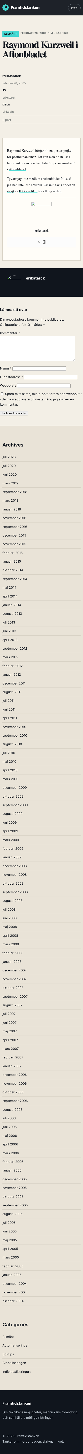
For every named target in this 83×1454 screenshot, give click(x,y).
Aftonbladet (17, 169)
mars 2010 (10, 779)
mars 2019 (10, 483)
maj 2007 (9, 1031)
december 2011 (14, 683)
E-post (6, 120)
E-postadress (11, 377)
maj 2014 (9, 587)
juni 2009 (9, 822)
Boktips (8, 1354)
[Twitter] (38, 242)
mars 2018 (10, 500)
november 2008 (14, 875)
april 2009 (10, 831)
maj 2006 (9, 1136)
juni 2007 (9, 1023)
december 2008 (14, 866)
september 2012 (14, 648)
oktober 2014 (12, 570)
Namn (5, 368)
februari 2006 (12, 1162)
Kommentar (10, 333)
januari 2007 (11, 1066)
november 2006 (14, 1083)
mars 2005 (10, 1257)
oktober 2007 (12, 988)
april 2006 (10, 1144)
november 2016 (14, 518)
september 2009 (15, 805)
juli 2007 (9, 1014)
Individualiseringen (16, 1372)
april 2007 (10, 1040)
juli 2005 (9, 1223)
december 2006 (14, 1075)
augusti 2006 (12, 1110)
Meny (74, 7)
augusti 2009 (12, 814)
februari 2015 (12, 553)
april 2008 (10, 936)
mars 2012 (10, 657)
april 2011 (9, 718)
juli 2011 (8, 701)
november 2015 (14, 544)
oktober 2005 (13, 1197)
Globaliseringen (14, 1363)
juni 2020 (9, 474)
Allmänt (10, 33)
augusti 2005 (12, 1214)
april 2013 (10, 640)
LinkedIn (8, 111)
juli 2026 (9, 457)
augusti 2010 (12, 744)
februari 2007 (12, 1057)
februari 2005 (12, 1266)
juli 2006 (9, 1118)
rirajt (10, 191)
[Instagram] (44, 242)
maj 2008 (9, 927)
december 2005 (14, 1179)
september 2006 (15, 1101)
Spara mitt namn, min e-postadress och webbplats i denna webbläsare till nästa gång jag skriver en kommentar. (41, 399)
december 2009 (14, 788)
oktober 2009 (13, 796)
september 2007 (15, 996)
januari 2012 (11, 674)
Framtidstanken (25, 7)
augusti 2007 (12, 1005)
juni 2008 (9, 918)
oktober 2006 (13, 1092)
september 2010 (14, 735)
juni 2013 (9, 631)
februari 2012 (12, 666)
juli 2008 (9, 909)
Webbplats (8, 385)
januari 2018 (11, 509)
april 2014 (10, 596)
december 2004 (14, 1284)
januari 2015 (11, 561)
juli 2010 (8, 753)
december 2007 (14, 970)
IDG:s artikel (28, 191)
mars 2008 (10, 944)
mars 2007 (10, 1049)
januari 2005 (12, 1275)
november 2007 (14, 979)
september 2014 (14, 579)
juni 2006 (9, 1127)
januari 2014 (11, 605)
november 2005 (14, 1188)
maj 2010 (9, 761)
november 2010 (14, 727)
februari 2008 (12, 953)
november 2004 (14, 1292)
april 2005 (10, 1249)
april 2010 (10, 770)
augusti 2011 (11, 692)
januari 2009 (12, 857)
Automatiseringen (15, 1345)
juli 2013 (8, 622)
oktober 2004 (13, 1301)
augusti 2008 (12, 901)
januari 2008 (12, 962)
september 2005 (15, 1205)
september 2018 (14, 492)
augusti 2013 (12, 614)
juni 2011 (9, 709)
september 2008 (15, 892)
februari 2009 (12, 848)
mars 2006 (10, 1153)
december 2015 (14, 535)
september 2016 (14, 527)
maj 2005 (9, 1240)
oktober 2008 (13, 883)
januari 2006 (12, 1170)
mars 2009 (10, 840)
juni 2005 (9, 1231)
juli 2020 (9, 466)
